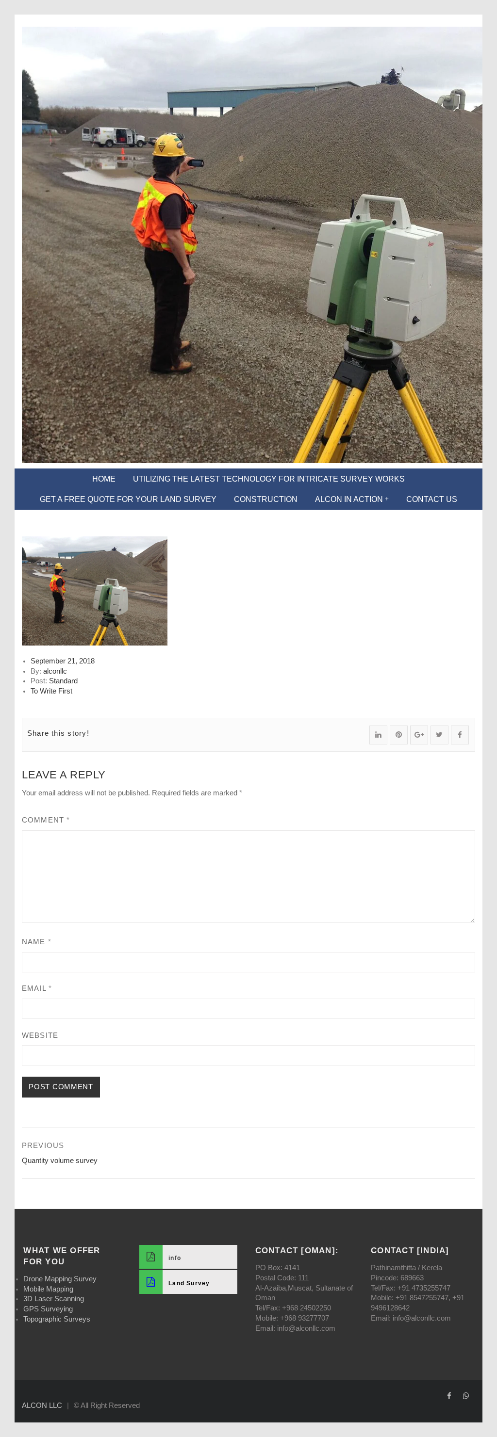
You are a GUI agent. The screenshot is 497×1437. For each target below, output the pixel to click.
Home (104, 479)
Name (36, 942)
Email (37, 988)
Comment (46, 820)
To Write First (51, 691)
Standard (63, 681)
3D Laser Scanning (53, 1299)
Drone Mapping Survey (60, 1279)
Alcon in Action (349, 499)
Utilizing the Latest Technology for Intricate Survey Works (269, 479)
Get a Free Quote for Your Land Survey (128, 499)
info (174, 1258)
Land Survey (189, 1283)
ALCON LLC (42, 1405)
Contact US (431, 499)
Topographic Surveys (56, 1319)
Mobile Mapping (48, 1289)
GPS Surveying (48, 1309)
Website (40, 1035)
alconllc (55, 671)
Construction (266, 499)
